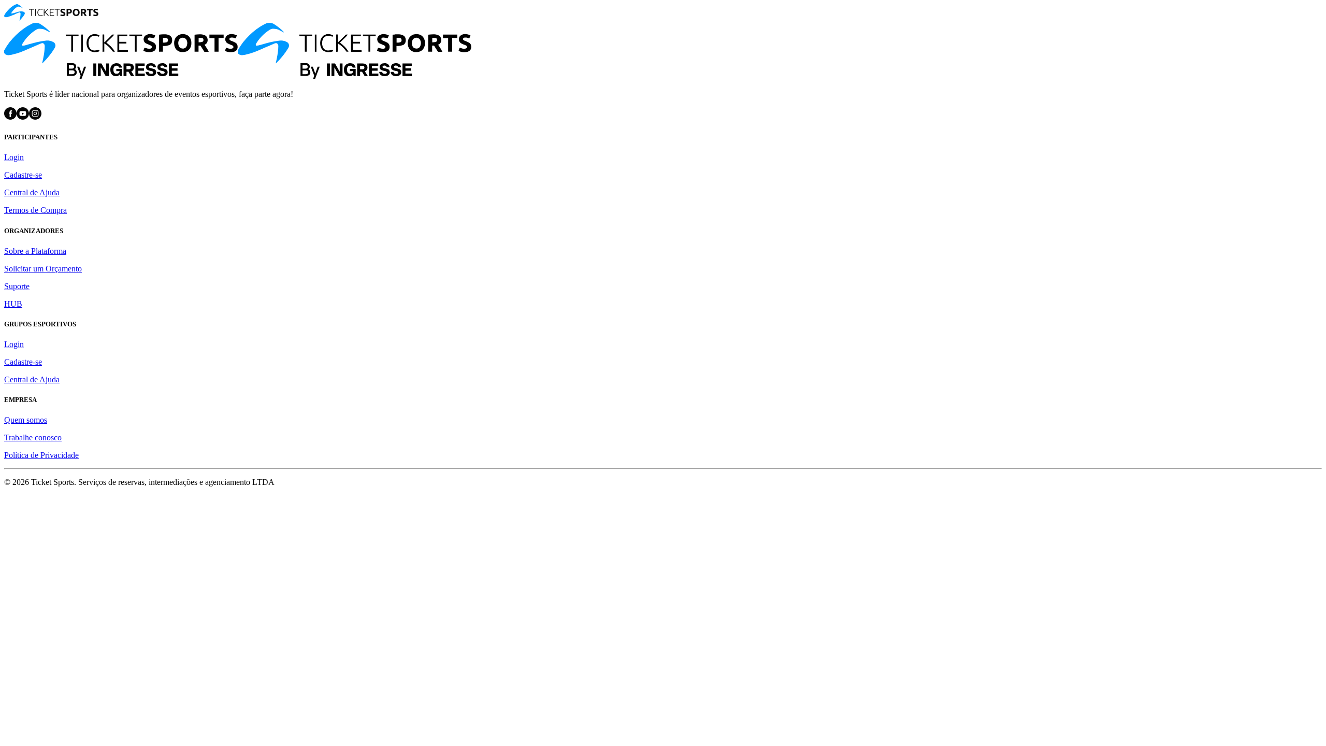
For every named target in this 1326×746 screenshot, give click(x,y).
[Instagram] (35, 116)
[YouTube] (23, 116)
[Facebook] (10, 116)
